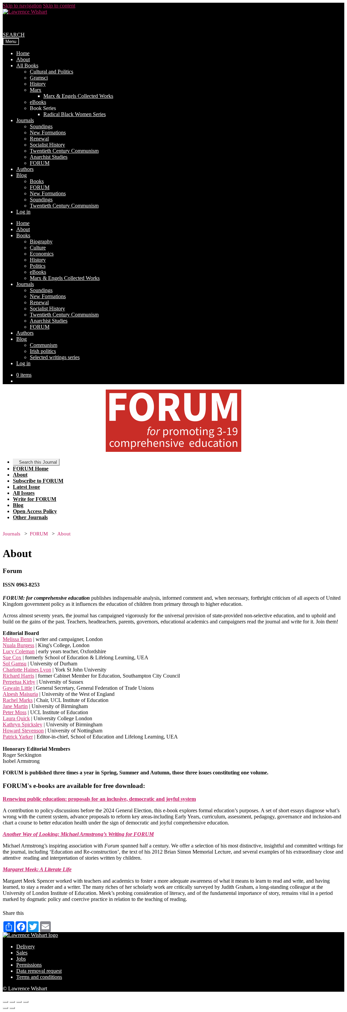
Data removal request (39, 971)
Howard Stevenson (23, 730)
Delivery (25, 946)
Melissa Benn (17, 639)
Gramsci (39, 78)
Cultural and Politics (51, 71)
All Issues (24, 493)
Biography (41, 241)
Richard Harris (18, 676)
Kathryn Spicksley (22, 724)
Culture (38, 247)
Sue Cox (12, 657)
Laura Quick (16, 718)
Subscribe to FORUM (38, 481)
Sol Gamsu (14, 663)
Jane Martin (15, 706)
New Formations (48, 132)
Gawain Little (17, 688)
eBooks (38, 102)
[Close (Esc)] (5, 1002)
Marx (35, 90)
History (38, 84)
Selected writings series (55, 357)
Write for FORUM (34, 499)
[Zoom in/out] (25, 1002)
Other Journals (30, 517)
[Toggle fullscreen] (19, 1002)
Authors (25, 169)
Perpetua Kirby (19, 682)
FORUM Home (30, 468)
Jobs (21, 959)
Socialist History (47, 145)
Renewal (39, 138)
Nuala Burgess (18, 645)
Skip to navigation (22, 5)
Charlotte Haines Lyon (27, 670)
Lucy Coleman (19, 651)
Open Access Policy (35, 511)
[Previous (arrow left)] (5, 1008)
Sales (21, 952)
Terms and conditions (39, 977)
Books (37, 181)
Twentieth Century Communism (64, 151)
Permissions (29, 965)
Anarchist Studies (48, 157)
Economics (42, 254)
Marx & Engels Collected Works (78, 96)
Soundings (41, 126)
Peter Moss (14, 712)
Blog (21, 175)
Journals (25, 120)
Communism (43, 345)
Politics (37, 266)
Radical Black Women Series (74, 114)
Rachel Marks (18, 700)
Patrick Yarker (18, 737)
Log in (23, 212)
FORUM (39, 163)
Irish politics (43, 351)
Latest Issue (26, 487)
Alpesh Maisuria (20, 694)
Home (22, 53)
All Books (27, 65)
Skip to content (59, 5)
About (23, 59)
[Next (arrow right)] (12, 1008)
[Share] (12, 1002)
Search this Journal (38, 462)
